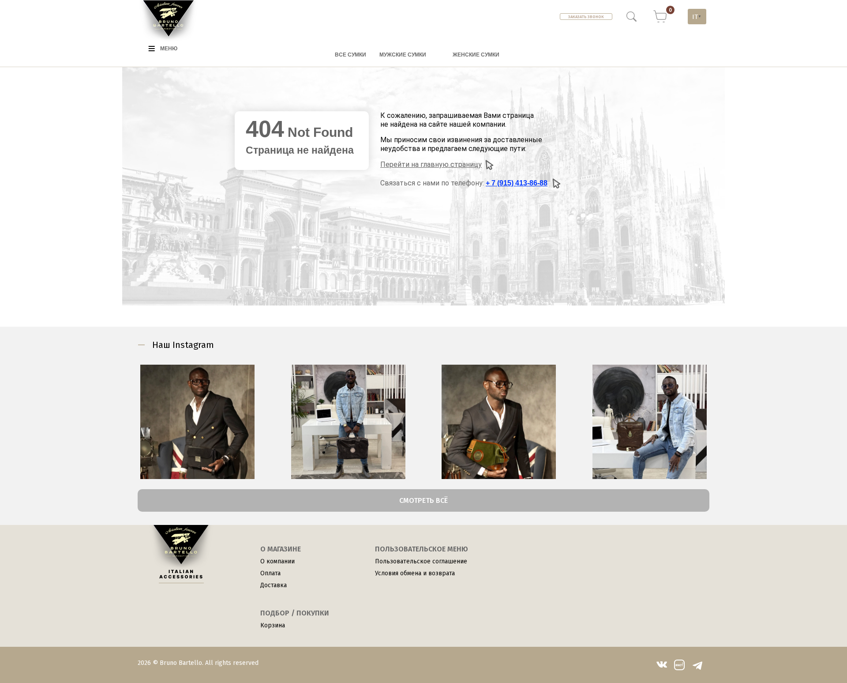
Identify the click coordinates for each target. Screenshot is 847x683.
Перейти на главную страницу (431, 164)
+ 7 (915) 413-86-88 (516, 183)
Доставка (273, 585)
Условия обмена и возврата (415, 573)
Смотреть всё (423, 500)
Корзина (272, 625)
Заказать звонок (586, 17)
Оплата (270, 573)
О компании (277, 561)
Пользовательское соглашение (421, 561)
